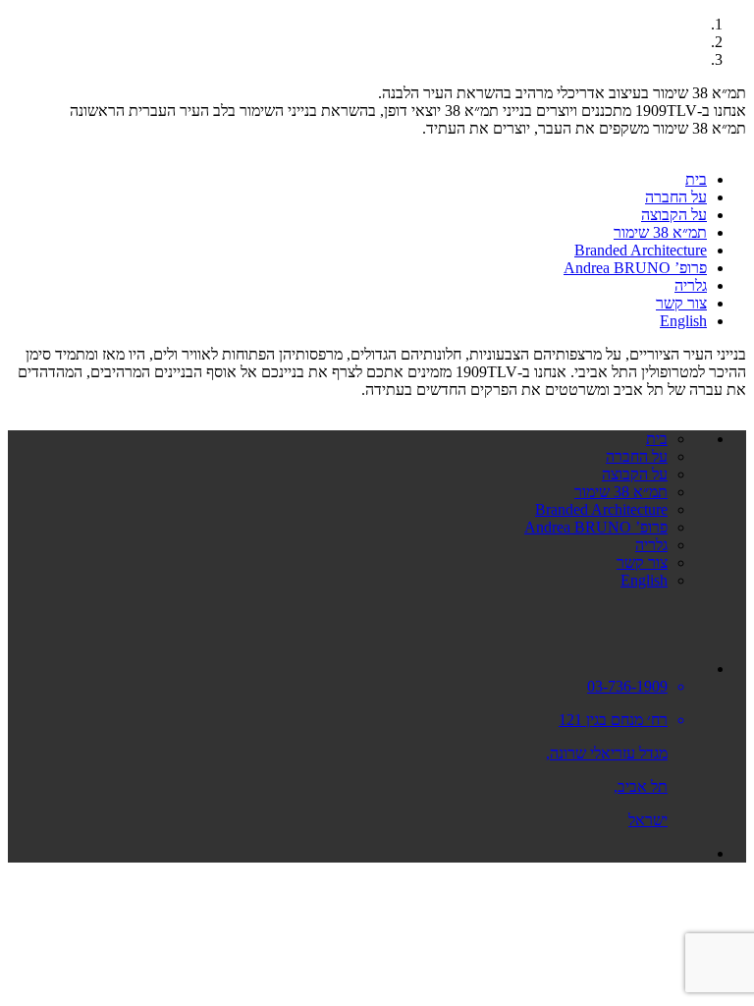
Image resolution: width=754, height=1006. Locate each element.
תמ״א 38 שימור (660, 232)
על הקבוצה (674, 214)
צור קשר (681, 303)
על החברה (676, 197)
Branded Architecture (640, 250)
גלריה (690, 285)
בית (696, 179)
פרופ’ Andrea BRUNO (635, 267)
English (683, 320)
